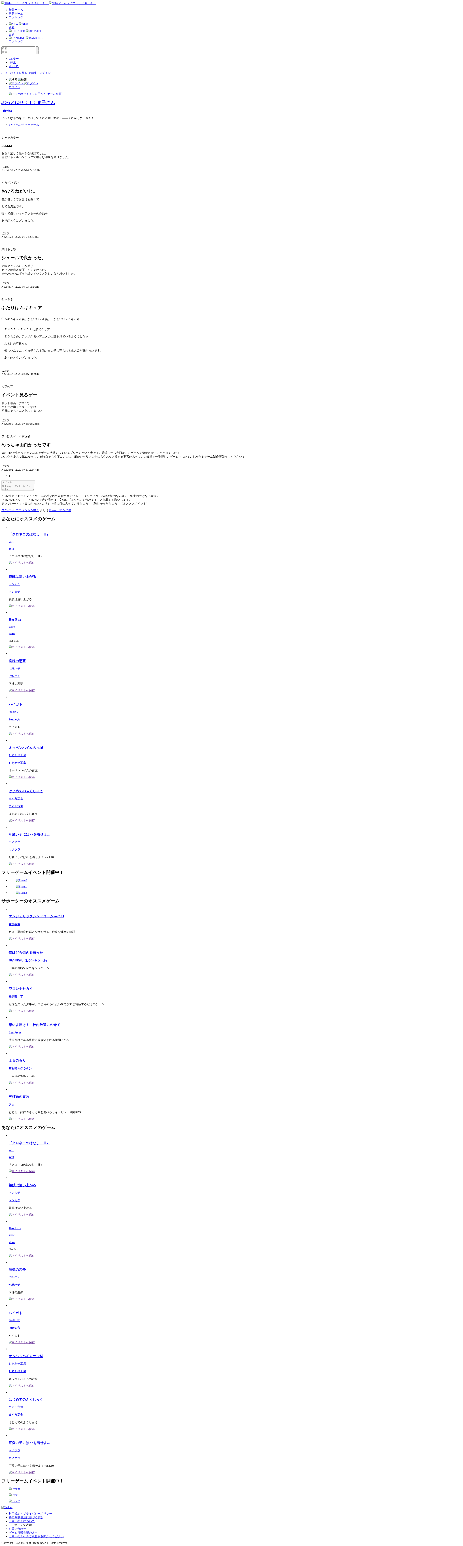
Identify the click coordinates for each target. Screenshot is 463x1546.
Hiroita (6, 111)
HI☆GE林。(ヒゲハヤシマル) (28, 960)
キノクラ (14, 841)
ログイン (45, 72)
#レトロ (14, 66)
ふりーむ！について (22, 1521)
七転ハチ (14, 668)
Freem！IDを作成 (60, 510)
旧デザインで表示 (20, 1524)
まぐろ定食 (16, 798)
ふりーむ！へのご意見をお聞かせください (36, 1536)
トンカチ (14, 584)
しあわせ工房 (17, 755)
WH (11, 541)
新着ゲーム (16, 9)
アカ (11, 1104)
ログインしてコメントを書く (20, 510)
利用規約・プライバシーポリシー (30, 1513)
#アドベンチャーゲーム (24, 124)
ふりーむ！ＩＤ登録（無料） (20, 72)
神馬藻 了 (16, 996)
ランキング (16, 17)
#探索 (12, 62)
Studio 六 (14, 711)
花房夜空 (14, 924)
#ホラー (14, 58)
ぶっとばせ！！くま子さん (28, 102)
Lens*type (15, 1032)
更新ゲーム (16, 13)
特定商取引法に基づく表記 (26, 1517)
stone (12, 626)
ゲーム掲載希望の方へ (23, 1532)
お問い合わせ (17, 1528)
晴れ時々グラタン (20, 1068)
